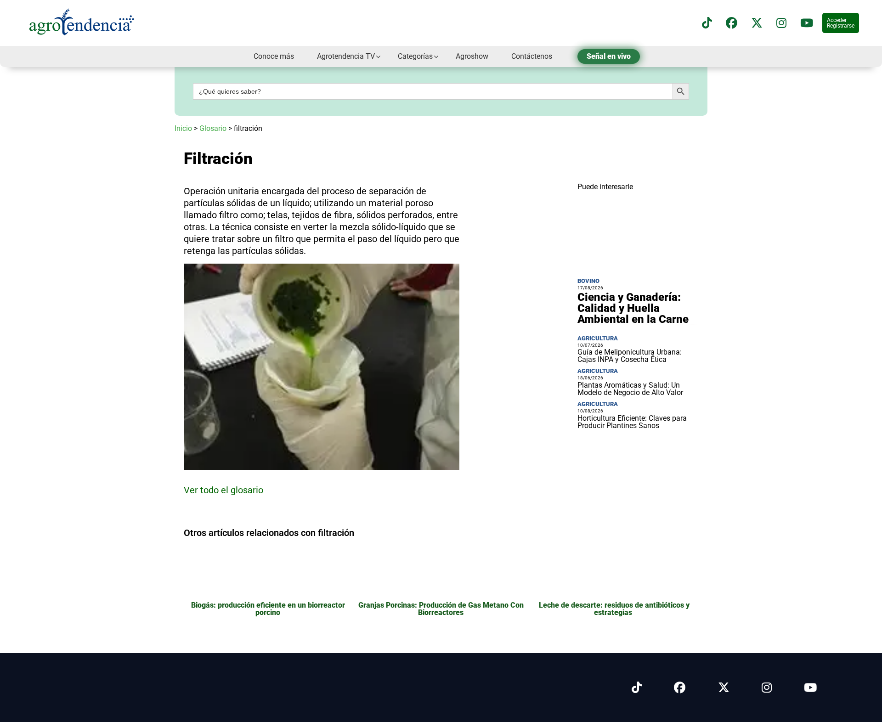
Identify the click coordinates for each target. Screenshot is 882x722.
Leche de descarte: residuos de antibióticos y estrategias (614, 609)
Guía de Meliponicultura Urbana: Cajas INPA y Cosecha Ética (629, 356)
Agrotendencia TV (346, 56)
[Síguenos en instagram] (781, 23)
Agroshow (472, 56)
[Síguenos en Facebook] (731, 23)
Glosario (212, 128)
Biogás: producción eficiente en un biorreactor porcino (268, 609)
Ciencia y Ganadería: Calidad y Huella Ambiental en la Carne (633, 308)
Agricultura (597, 338)
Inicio (183, 128)
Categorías (415, 56)
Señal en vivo (609, 56)
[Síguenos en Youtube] (810, 688)
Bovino (588, 280)
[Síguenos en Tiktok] (637, 688)
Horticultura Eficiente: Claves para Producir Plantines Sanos (632, 422)
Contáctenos (531, 56)
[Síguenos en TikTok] (707, 23)
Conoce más (274, 56)
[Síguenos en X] (757, 23)
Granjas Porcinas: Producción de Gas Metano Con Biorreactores (441, 609)
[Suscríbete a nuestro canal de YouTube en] (806, 23)
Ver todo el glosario (223, 490)
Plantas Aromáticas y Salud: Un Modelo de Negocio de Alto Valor (630, 389)
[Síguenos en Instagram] (767, 688)
